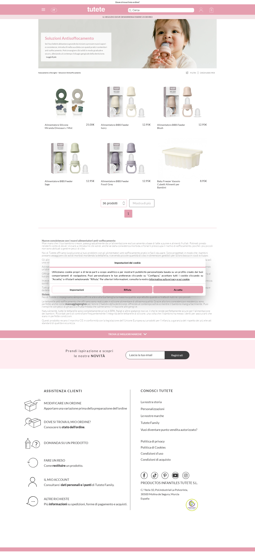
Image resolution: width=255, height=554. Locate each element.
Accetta (178, 289)
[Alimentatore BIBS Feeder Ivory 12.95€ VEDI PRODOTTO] (126, 101)
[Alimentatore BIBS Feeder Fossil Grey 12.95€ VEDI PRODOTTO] (126, 158)
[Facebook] (144, 475)
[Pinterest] (165, 475)
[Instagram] (185, 475)
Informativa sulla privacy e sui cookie (169, 279)
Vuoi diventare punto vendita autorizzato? (169, 429)
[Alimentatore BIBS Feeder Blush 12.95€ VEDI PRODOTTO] (182, 101)
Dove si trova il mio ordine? (127, 2)
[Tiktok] (154, 475)
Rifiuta (127, 289)
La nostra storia (151, 402)
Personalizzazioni (152, 409)
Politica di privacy (153, 441)
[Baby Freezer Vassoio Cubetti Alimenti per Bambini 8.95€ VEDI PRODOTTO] (182, 158)
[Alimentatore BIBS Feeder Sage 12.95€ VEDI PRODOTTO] (70, 158)
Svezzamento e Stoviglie (47, 73)
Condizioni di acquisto (156, 459)
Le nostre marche (152, 416)
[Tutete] (103, 11)
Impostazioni (77, 289)
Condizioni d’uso (152, 453)
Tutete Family (150, 422)
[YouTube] (175, 475)
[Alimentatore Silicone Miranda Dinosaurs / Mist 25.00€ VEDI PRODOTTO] (70, 101)
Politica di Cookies (153, 447)
